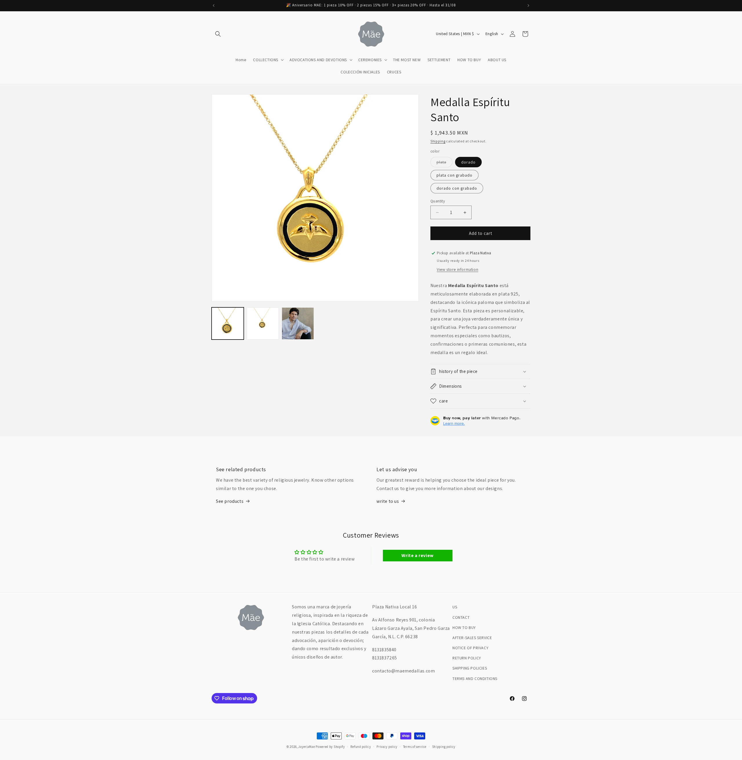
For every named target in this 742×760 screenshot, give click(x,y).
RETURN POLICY (466, 658)
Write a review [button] (417, 555)
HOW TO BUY (464, 627)
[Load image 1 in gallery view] (228, 323)
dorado (468, 162)
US (454, 607)
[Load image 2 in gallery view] (263, 323)
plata (444, 163)
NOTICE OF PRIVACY (470, 647)
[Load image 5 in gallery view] (298, 323)
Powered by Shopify (330, 747)
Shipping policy (444, 747)
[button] (218, 34)
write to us (388, 501)
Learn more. (454, 423)
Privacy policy (387, 747)
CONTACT (461, 617)
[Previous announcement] (213, 5)
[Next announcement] (528, 5)
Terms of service (414, 747)
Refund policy (360, 747)
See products (229, 501)
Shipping (437, 141)
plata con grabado (454, 175)
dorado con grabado (457, 188)
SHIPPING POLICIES (469, 668)
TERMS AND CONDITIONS (474, 678)
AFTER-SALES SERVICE (472, 637)
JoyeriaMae (306, 747)
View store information (457, 269)
